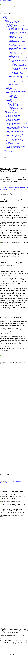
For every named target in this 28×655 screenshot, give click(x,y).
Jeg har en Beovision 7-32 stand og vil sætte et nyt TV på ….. (19, 66)
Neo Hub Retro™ (13, 95)
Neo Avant (8, 87)
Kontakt (5, 150)
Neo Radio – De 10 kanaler (15, 37)
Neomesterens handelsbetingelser (14, 147)
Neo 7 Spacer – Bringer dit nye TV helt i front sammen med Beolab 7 (18, 77)
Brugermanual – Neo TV (12, 118)
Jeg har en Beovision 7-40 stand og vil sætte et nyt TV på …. (19, 63)
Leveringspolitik (10, 148)
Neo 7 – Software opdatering (16, 81)
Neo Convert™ (9, 88)
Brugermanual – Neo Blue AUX (13, 120)
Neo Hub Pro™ (13, 96)
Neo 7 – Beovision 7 (14, 56)
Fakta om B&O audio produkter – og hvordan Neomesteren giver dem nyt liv (17, 128)
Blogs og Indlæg (10, 18)
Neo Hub (8, 92)
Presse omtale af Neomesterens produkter (15, 146)
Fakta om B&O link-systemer (13, 135)
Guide (4, 111)
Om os (4, 144)
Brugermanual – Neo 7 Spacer (13, 115)
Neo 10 (7, 85)
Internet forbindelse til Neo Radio (17, 41)
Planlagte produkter (10, 103)
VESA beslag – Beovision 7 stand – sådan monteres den (20, 71)
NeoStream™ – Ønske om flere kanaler (18, 35)
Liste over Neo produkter (12, 110)
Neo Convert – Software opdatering (17, 91)
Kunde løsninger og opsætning (16, 108)
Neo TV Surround (13, 104)
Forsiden (5, 16)
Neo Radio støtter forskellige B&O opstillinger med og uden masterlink (17, 46)
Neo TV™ (8, 24)
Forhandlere (9, 151)
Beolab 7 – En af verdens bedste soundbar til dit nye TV (16, 83)
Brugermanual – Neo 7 (11, 114)
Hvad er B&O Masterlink (15, 139)
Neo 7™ (8, 55)
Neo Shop (5, 155)
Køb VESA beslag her (5, 194)
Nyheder (5, 17)
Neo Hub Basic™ (13, 93)
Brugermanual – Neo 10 (11, 116)
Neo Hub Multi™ (13, 97)
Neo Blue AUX (12, 101)
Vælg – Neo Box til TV (11, 22)
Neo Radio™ (9, 27)
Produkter (5, 20)
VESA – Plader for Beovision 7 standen (18, 57)
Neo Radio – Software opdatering (17, 53)
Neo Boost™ (12, 107)
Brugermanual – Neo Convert (16, 89)
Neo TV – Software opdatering (16, 25)
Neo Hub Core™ (13, 99)
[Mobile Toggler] (8, 20)
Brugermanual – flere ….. (12, 122)
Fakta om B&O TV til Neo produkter (15, 130)
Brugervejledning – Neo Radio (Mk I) (18, 28)
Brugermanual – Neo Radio (12, 112)
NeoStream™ (12, 36)
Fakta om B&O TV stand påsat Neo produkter (17, 126)
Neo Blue (8, 100)
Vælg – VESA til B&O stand (13, 21)
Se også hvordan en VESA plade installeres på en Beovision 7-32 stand (14, 188)
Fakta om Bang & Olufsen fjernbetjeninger (16, 134)
